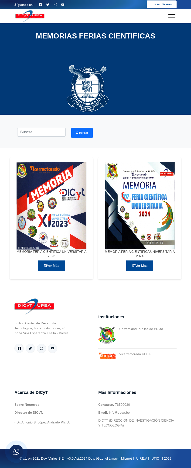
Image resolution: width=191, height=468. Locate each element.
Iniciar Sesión (162, 4)
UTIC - (156, 458)
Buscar (83, 133)
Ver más (53, 265)
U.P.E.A (141, 458)
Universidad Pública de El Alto (141, 329)
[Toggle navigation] (172, 16)
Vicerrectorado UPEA (134, 354)
